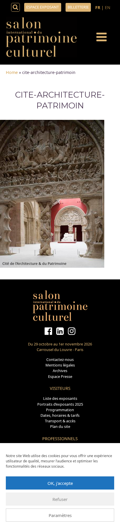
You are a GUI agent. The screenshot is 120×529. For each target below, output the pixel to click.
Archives (60, 370)
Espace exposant (42, 7)
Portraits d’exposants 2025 (60, 404)
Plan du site (60, 426)
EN (107, 7)
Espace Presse (60, 376)
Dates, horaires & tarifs (60, 415)
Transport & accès (60, 420)
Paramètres (60, 515)
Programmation (60, 409)
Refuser (60, 499)
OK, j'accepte (60, 483)
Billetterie (78, 7)
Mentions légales (60, 365)
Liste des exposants (60, 398)
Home (12, 72)
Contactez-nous (60, 359)
